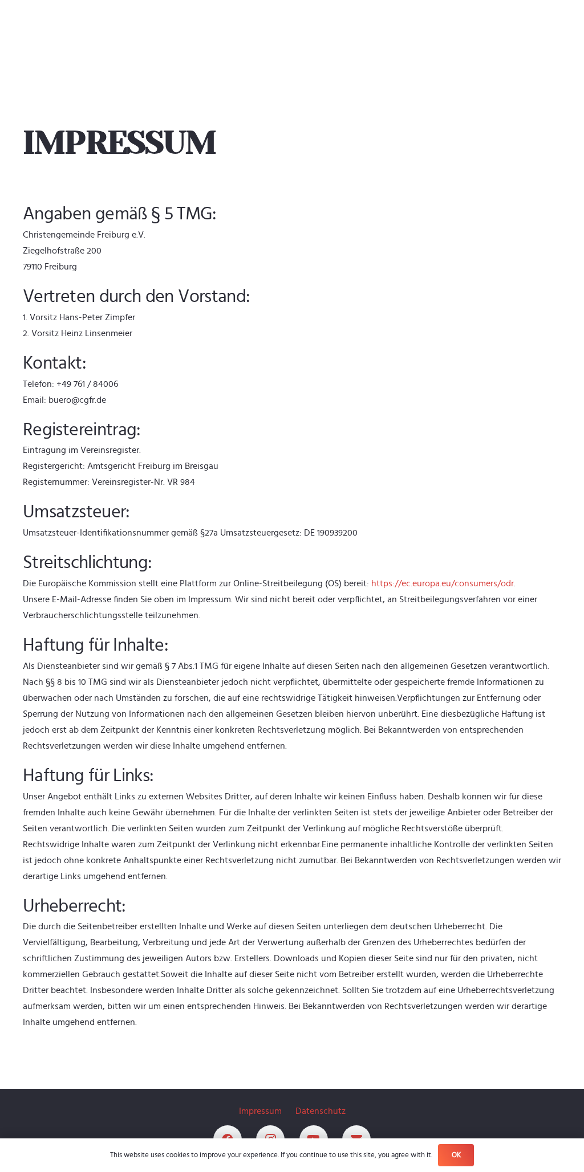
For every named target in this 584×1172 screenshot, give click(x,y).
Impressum (260, 1111)
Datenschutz (320, 1111)
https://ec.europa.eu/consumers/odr (442, 583)
